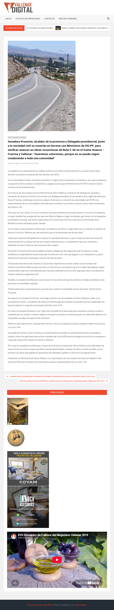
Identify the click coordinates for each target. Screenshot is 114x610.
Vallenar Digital (14, 163)
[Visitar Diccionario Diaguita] (17, 411)
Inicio (9, 18)
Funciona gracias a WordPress (40, 605)
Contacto (49, 18)
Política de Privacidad (28, 18)
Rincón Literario (68, 18)
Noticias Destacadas (17, 137)
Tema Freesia (80, 605)
